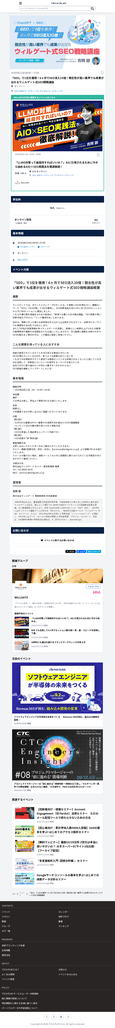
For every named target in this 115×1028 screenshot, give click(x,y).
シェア (82, 551)
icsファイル (45, 246)
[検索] (92, 8)
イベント (22, 894)
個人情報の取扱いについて (14, 998)
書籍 (60, 921)
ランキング (63, 926)
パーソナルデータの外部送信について (19, 1007)
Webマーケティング (29, 90)
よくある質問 (8, 974)
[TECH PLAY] (58, 3)
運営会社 (6, 954)
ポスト (72, 551)
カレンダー (63, 911)
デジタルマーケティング (51, 90)
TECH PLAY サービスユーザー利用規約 (20, 993)
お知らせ (62, 969)
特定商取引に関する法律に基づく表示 (19, 1003)
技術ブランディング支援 (13, 945)
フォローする (93, 586)
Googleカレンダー (27, 246)
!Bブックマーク (94, 551)
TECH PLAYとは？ (10, 969)
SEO (17, 90)
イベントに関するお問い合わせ (59, 540)
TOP (14, 894)
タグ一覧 (6, 930)
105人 (96, 592)
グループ (6, 926)
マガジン (6, 916)
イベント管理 (8, 979)
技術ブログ (63, 916)
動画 (4, 921)
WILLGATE (23, 259)
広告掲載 (6, 950)
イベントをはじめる (67, 974)
